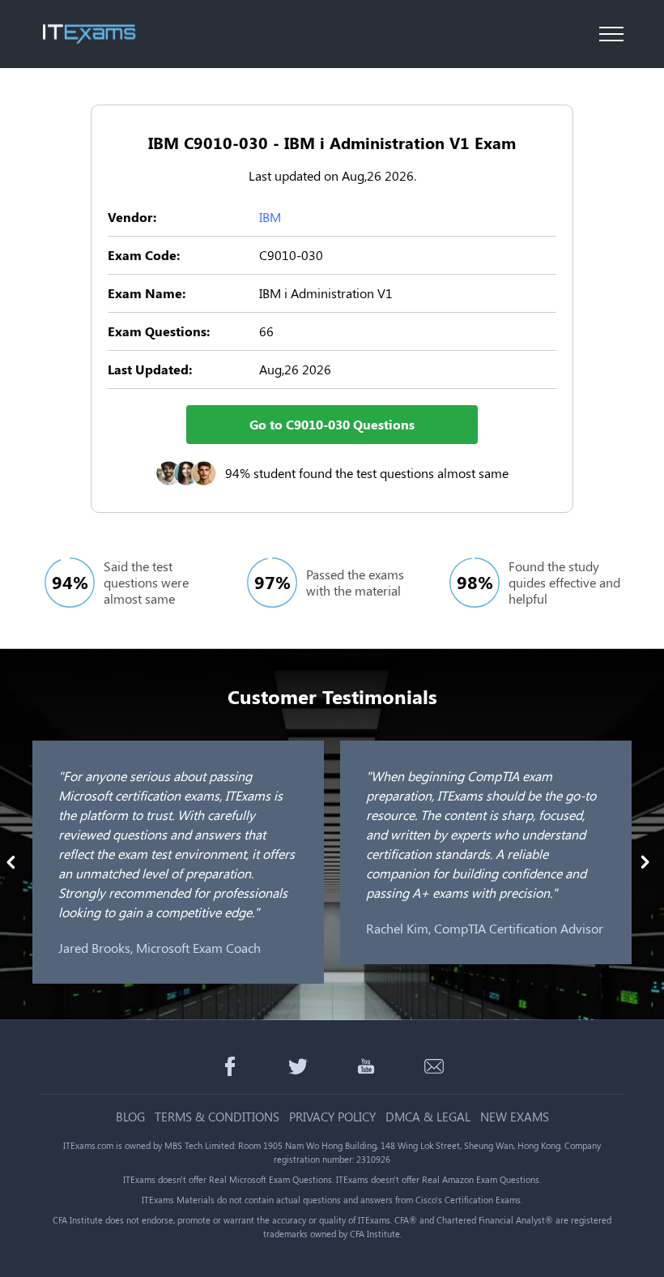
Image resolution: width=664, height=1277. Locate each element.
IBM (270, 216)
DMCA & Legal (427, 1117)
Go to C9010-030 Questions (332, 424)
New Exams (514, 1117)
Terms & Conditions (217, 1117)
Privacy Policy (332, 1117)
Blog (130, 1117)
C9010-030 (291, 254)
